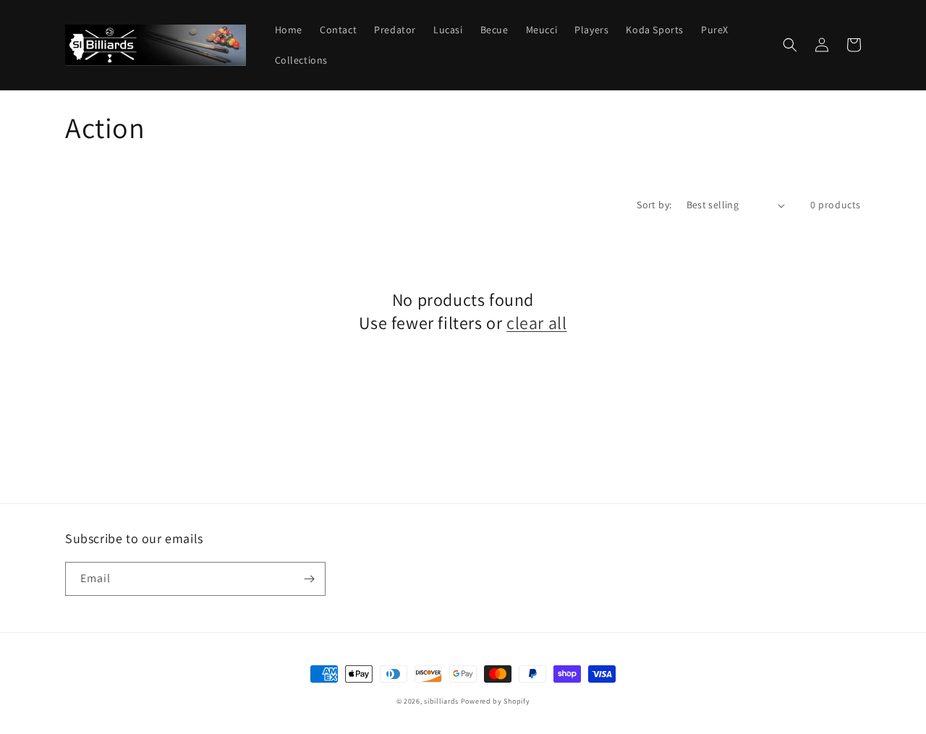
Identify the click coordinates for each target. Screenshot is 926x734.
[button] (790, 45)
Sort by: (654, 204)
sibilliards (441, 701)
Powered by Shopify (495, 701)
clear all (536, 323)
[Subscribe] (309, 579)
